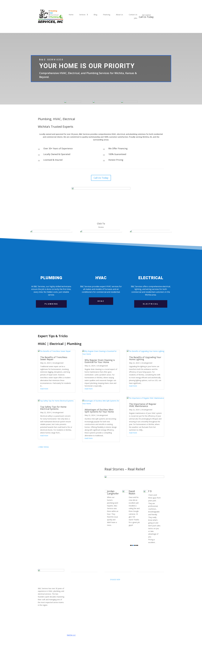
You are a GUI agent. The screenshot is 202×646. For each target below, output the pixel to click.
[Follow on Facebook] (40, 612)
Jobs (135, 18)
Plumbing (51, 304)
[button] (130, 545)
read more (44, 389)
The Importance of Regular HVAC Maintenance (142, 405)
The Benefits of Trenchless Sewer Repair (53, 358)
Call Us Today (101, 177)
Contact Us (133, 15)
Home (71, 15)
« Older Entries (43, 447)
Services (82, 15)
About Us (119, 15)
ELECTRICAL (151, 304)
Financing (106, 15)
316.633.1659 (115, 579)
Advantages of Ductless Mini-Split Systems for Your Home (99, 410)
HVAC (101, 301)
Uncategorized (57, 363)
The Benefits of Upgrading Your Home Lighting (145, 358)
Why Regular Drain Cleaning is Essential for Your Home (100, 361)
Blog (95, 15)
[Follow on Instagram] (44, 612)
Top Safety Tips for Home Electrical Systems (53, 407)
